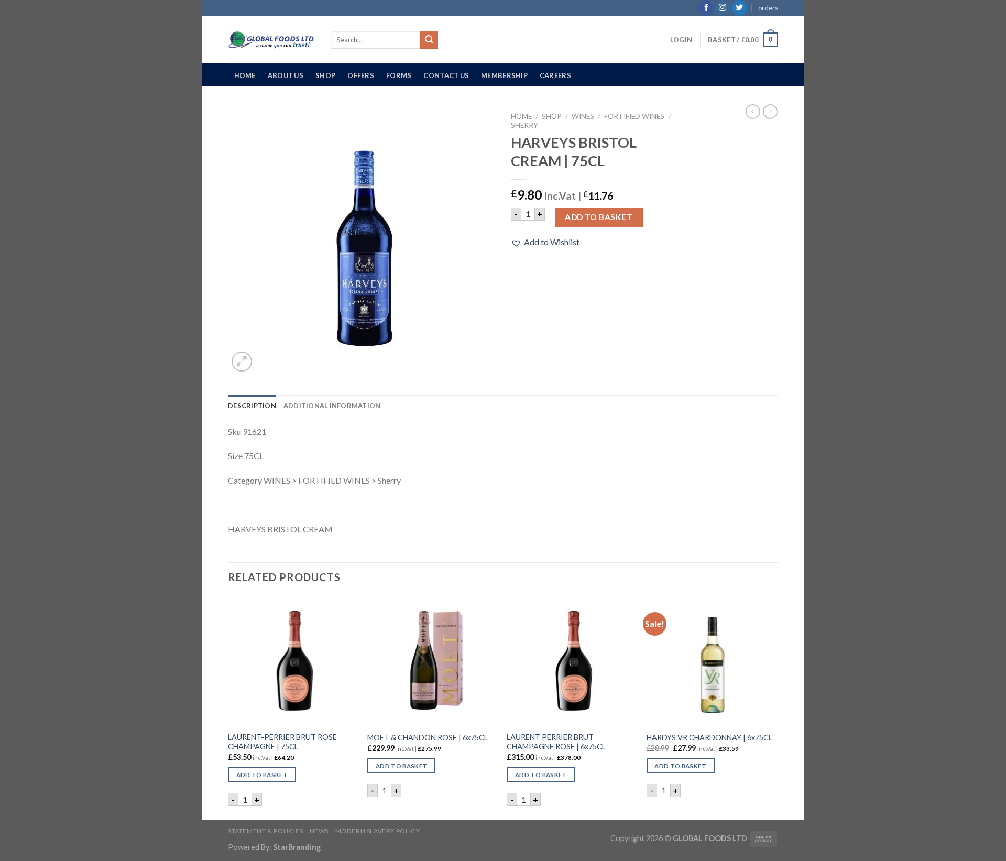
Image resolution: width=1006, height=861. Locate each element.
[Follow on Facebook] (706, 8)
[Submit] (429, 40)
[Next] (775, 707)
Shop (325, 75)
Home (245, 75)
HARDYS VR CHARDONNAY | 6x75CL (709, 737)
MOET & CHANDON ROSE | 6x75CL (427, 737)
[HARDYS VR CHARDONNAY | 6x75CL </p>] (711, 661)
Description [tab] (252, 405)
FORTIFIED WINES (634, 116)
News (319, 831)
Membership (504, 75)
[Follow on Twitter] (739, 8)
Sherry (524, 125)
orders (768, 8)
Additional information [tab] (332, 405)
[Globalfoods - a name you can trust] (271, 40)
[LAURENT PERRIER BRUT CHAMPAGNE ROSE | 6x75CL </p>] (571, 661)
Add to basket (598, 217)
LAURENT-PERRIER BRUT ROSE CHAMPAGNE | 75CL (282, 742)
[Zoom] (242, 362)
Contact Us (446, 75)
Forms (398, 75)
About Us (285, 75)
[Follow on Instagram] (722, 8)
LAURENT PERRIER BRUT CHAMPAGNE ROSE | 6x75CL (556, 742)
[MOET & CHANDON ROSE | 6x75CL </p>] (432, 661)
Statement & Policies (265, 831)
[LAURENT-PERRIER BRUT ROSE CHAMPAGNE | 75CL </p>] (292, 661)
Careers (555, 75)
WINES (583, 116)
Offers (360, 75)
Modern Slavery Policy (377, 831)
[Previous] (228, 707)
